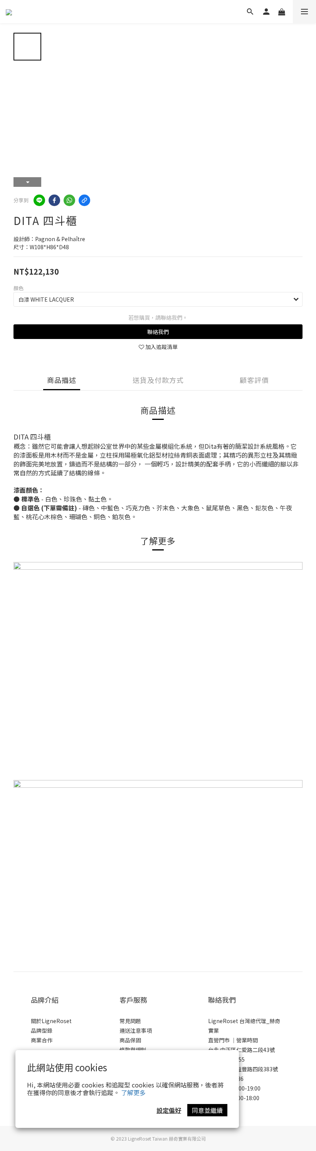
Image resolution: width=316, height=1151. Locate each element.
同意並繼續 (207, 1110)
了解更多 (133, 1092)
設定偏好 (168, 1110)
